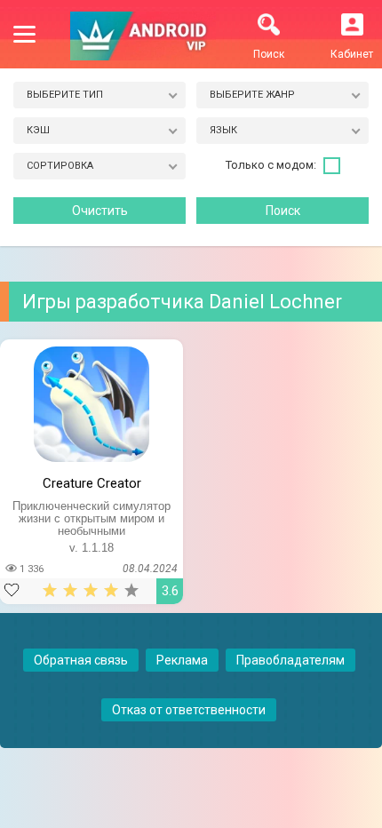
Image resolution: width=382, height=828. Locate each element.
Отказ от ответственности (189, 710)
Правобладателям (290, 660)
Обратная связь (81, 660)
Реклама (182, 660)
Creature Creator (92, 483)
